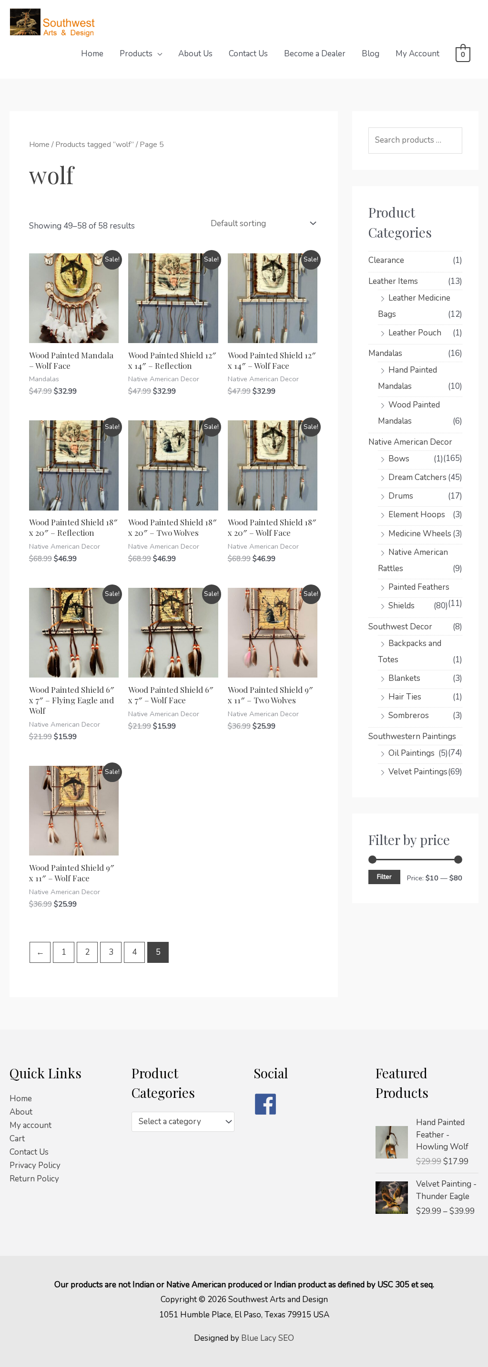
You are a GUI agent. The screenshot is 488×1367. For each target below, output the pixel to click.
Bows (398, 458)
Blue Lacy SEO (267, 1338)
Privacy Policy (35, 1165)
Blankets (404, 678)
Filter (384, 876)
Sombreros (408, 715)
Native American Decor (410, 442)
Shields (401, 605)
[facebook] (305, 1104)
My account (30, 1125)
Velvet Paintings (417, 771)
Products (136, 53)
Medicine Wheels (419, 533)
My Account (417, 53)
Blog (370, 53)
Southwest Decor (400, 626)
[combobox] (183, 1122)
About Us (195, 53)
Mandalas (385, 353)
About (21, 1111)
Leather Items (393, 281)
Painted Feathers (418, 587)
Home (92, 53)
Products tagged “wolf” (94, 144)
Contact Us (248, 53)
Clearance (386, 260)
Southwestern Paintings (412, 736)
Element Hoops (416, 514)
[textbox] (178, 1122)
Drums (400, 495)
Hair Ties (404, 696)
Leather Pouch (414, 332)
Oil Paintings (411, 753)
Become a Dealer (315, 53)
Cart (17, 1138)
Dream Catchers (417, 477)
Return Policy (34, 1178)
